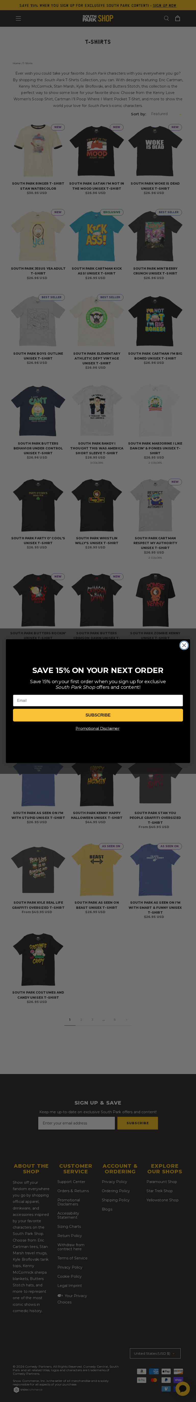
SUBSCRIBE (98, 715)
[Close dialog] (184, 645)
